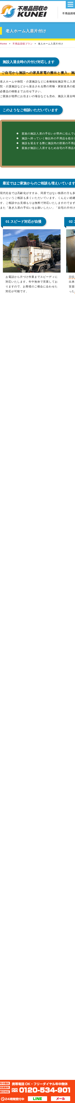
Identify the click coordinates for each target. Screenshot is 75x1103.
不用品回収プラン (22, 43)
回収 (72, 276)
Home (3, 43)
